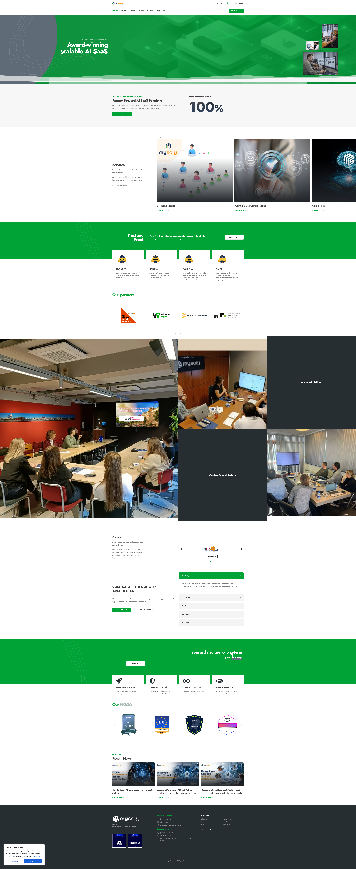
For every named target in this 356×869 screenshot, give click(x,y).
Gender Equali (227, 824)
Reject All (15, 861)
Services (132, 11)
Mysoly (114, 11)
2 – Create (186, 597)
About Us (204, 819)
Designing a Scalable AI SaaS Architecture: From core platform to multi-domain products (221, 791)
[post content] (195, 170)
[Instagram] (217, 3)
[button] (164, 11)
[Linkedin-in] (221, 3)
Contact (150, 11)
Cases (141, 11)
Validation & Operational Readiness (250, 205)
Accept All (33, 861)
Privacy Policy (227, 819)
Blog (158, 11)
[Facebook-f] (214, 3)
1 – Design (185, 576)
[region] (24, 854)
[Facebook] (202, 829)
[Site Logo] (117, 3)
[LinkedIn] (210, 829)
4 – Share (185, 614)
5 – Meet (185, 622)
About (123, 11)
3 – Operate (186, 606)
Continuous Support (166, 205)
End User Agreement (229, 822)
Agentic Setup (318, 205)
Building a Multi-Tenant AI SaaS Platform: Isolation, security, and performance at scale (176, 791)
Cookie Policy (36, 856)
